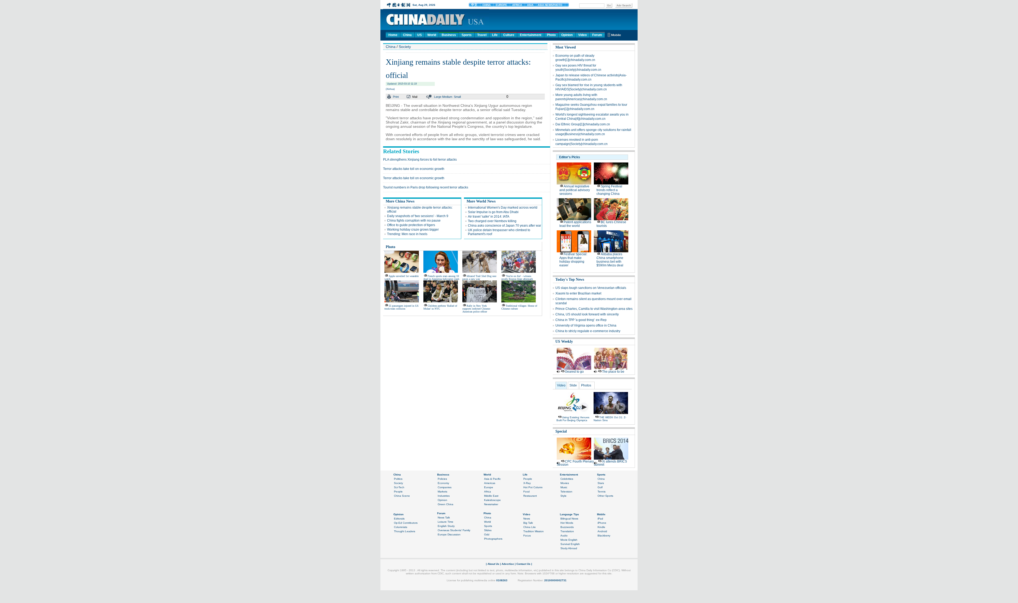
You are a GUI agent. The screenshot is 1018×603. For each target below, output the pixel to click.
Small (457, 96)
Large (437, 96)
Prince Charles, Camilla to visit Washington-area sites (594, 309)
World (431, 35)
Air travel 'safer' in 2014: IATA (488, 216)
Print (396, 96)
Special (561, 431)
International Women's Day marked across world (502, 207)
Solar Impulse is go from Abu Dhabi (493, 212)
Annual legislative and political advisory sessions (574, 190)
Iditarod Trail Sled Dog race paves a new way (479, 277)
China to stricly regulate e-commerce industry (587, 331)
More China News (400, 201)
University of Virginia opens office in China (585, 325)
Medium (447, 96)
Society (405, 47)
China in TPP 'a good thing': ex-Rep (581, 320)
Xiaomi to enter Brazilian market (578, 293)
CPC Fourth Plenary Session (575, 463)
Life (495, 35)
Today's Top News (569, 279)
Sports (467, 35)
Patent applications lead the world (575, 224)
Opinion (567, 35)
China (407, 35)
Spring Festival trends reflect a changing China (609, 190)
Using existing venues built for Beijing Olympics (572, 419)
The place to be (613, 371)
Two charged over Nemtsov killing (492, 221)
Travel (481, 35)
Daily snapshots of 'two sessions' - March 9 (417, 216)
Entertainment (530, 35)
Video (582, 35)
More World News (481, 201)
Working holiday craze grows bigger (413, 229)
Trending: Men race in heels (407, 234)
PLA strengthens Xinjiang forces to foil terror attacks (420, 159)
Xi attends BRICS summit (610, 463)
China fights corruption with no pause (414, 220)
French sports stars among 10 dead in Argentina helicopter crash (441, 277)
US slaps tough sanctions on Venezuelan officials (590, 288)
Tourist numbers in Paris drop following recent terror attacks (425, 187)
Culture (508, 35)
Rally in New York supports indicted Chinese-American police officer (476, 308)
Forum (597, 35)
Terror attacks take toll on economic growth (413, 169)
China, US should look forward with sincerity (587, 314)
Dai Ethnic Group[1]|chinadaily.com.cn (582, 124)
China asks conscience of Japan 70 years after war (504, 225)
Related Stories (401, 151)
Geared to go (574, 371)
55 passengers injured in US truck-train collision (401, 307)
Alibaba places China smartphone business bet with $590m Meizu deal (609, 259)
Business (449, 35)
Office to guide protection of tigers (411, 225)
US (419, 35)
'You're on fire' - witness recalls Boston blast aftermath (517, 277)
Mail (414, 96)
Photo (551, 35)
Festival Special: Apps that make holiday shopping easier (573, 259)
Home (392, 35)
